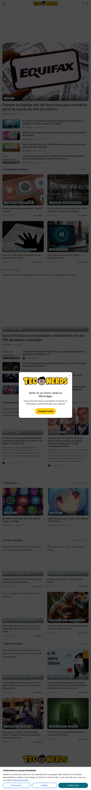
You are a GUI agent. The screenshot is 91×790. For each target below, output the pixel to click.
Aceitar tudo (73, 785)
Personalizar (16, 785)
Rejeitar (44, 785)
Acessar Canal (45, 411)
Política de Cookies (20, 780)
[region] (45, 778)
